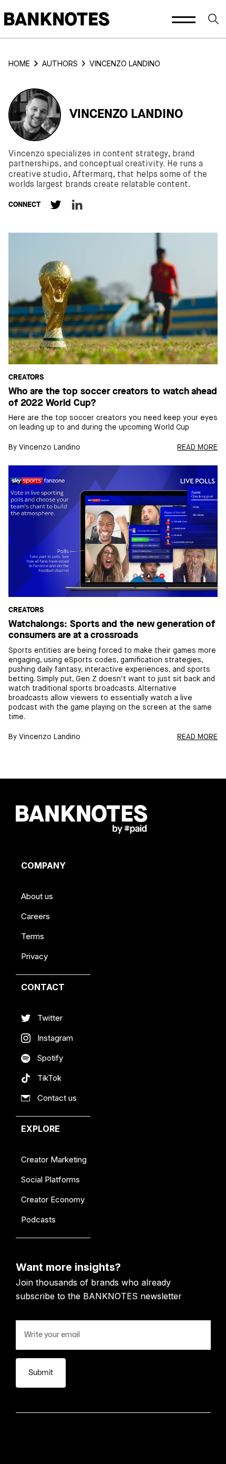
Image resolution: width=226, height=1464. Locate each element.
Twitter (50, 1018)
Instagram (55, 1038)
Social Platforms (50, 1179)
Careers (35, 916)
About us (37, 896)
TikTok (49, 1078)
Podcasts (38, 1219)
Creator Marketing (54, 1159)
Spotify (50, 1058)
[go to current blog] (113, 298)
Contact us (57, 1098)
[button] (183, 19)
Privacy (34, 956)
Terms (32, 936)
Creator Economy (53, 1199)
